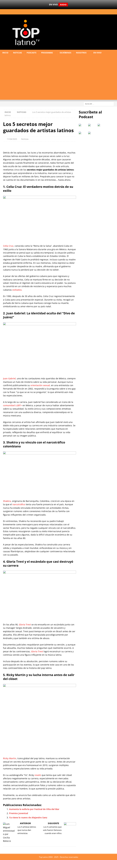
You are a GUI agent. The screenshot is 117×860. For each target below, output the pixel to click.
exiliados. (17, 289)
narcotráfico (18, 504)
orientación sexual (40, 385)
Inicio (5, 52)
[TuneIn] (102, 126)
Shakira (7, 501)
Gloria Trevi (25, 624)
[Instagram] (109, 11)
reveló (38, 775)
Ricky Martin (9, 758)
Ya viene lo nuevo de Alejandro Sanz (28, 817)
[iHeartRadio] (93, 126)
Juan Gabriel (9, 378)
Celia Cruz (8, 245)
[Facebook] (98, 11)
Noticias (17, 52)
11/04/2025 (12, 139)
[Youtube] (114, 11)
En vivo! (97, 52)
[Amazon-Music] (93, 134)
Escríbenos (65, 52)
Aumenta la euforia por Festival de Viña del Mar (34, 809)
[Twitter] (103, 11)
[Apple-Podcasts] (83, 126)
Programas (47, 52)
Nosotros (81, 52)
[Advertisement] (58, 78)
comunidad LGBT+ (12, 405)
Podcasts (31, 52)
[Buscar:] (98, 103)
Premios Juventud (18, 813)
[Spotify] (83, 134)
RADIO (63, 4)
